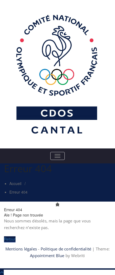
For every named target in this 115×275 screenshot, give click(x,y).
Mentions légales (21, 249)
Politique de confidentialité (66, 249)
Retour (10, 239)
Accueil (15, 183)
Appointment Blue (47, 255)
